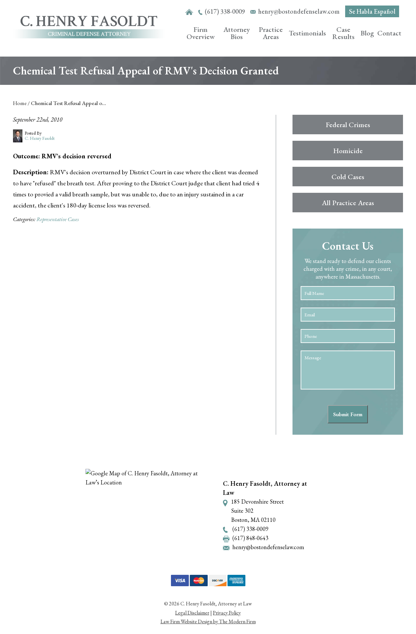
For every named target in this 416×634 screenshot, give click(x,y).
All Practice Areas (348, 202)
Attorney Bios (236, 33)
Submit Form (347, 414)
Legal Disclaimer (192, 612)
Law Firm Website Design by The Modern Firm (208, 621)
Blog (367, 33)
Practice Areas (271, 33)
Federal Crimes (348, 124)
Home (189, 12)
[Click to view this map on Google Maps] (148, 515)
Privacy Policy (227, 612)
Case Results (343, 33)
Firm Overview (201, 33)
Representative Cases (57, 219)
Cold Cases (348, 176)
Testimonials (307, 33)
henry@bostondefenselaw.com (299, 11)
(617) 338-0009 (225, 11)
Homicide (348, 150)
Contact (389, 33)
